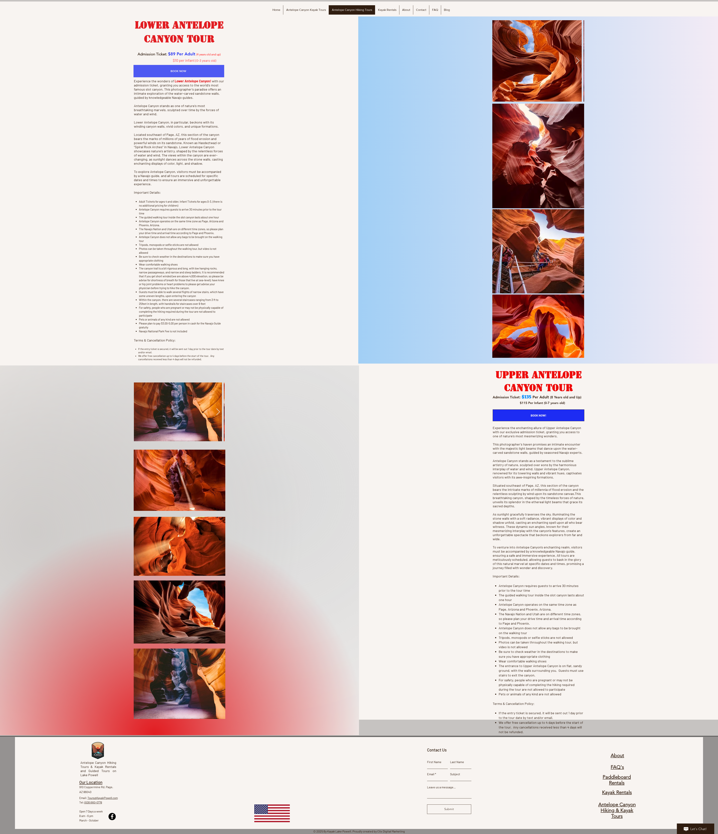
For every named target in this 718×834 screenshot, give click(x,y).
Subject (455, 774)
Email (430, 774)
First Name (434, 761)
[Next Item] (578, 61)
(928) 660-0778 (93, 802)
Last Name (457, 761)
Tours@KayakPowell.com (103, 798)
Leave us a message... (441, 787)
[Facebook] (112, 816)
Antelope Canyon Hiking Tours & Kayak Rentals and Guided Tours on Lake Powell (98, 768)
